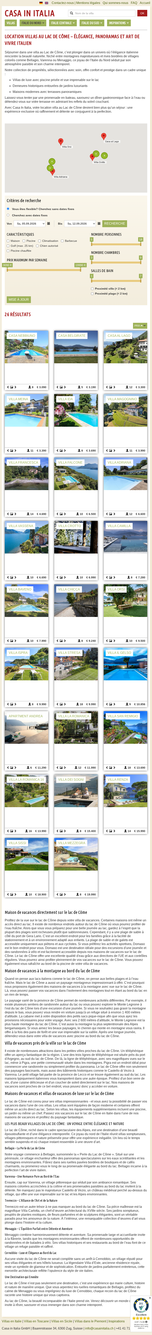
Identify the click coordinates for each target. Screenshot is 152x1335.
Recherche (114, 223)
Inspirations (116, 1321)
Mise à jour (19, 299)
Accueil (145, 3)
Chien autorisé (49, 245)
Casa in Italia (30, 13)
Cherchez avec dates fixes (30, 215)
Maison (15, 240)
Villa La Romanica (73, 716)
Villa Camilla (119, 526)
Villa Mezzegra (71, 843)
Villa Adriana (119, 462)
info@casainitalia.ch (99, 1328)
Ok (142, 13)
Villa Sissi (17, 843)
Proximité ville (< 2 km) (110, 288)
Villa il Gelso (119, 652)
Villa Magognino (122, 399)
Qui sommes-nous (115, 3)
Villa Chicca (69, 589)
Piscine (31, 240)
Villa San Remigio (123, 716)
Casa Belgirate (72, 335)
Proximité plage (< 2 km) (111, 293)
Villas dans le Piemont (90, 1321)
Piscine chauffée (21, 250)
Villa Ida (65, 399)
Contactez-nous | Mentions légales (76, 3)
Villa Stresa (69, 652)
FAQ (134, 3)
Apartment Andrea (26, 716)
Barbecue (71, 240)
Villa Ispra (18, 652)
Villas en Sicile (61, 1321)
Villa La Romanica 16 (26, 779)
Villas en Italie (12, 1321)
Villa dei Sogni (71, 779)
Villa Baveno (20, 589)
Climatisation (50, 240)
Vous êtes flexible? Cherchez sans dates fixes (42, 209)
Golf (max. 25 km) (22, 245)
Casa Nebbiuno (22, 335)
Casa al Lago (119, 335)
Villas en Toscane (36, 1321)
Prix (137, 325)
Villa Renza (118, 779)
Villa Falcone (70, 462)
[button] (104, 136)
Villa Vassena (21, 526)
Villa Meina (18, 399)
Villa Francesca (23, 462)
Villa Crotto (69, 526)
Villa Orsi (116, 589)
